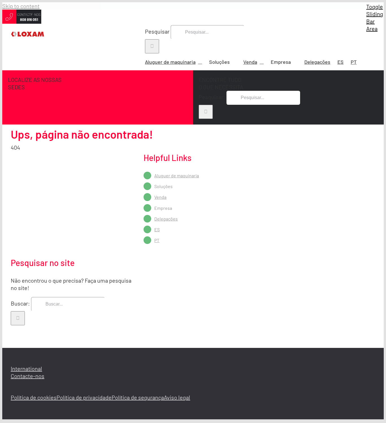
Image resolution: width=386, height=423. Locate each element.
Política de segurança (138, 397)
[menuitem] (340, 61)
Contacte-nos (27, 375)
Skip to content (21, 6)
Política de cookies (34, 397)
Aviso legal (177, 397)
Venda (160, 197)
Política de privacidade (84, 397)
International (26, 368)
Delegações (166, 218)
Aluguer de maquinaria (176, 175)
